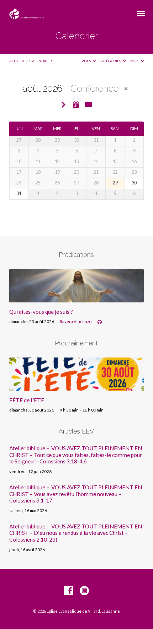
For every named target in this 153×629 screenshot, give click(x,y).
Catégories (111, 61)
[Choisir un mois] (76, 104)
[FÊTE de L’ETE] (76, 386)
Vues (86, 61)
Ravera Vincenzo (75, 321)
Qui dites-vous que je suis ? (41, 311)
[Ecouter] (99, 322)
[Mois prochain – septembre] (64, 105)
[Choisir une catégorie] (88, 104)
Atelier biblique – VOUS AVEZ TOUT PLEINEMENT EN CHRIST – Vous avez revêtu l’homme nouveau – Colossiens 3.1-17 (75, 494)
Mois (135, 61)
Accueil (17, 61)
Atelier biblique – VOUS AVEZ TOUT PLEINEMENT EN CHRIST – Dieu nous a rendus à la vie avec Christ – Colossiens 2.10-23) (75, 533)
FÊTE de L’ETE (26, 400)
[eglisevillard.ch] (84, 591)
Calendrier (41, 61)
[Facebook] (68, 591)
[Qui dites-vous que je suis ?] (76, 298)
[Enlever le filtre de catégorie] (126, 89)
